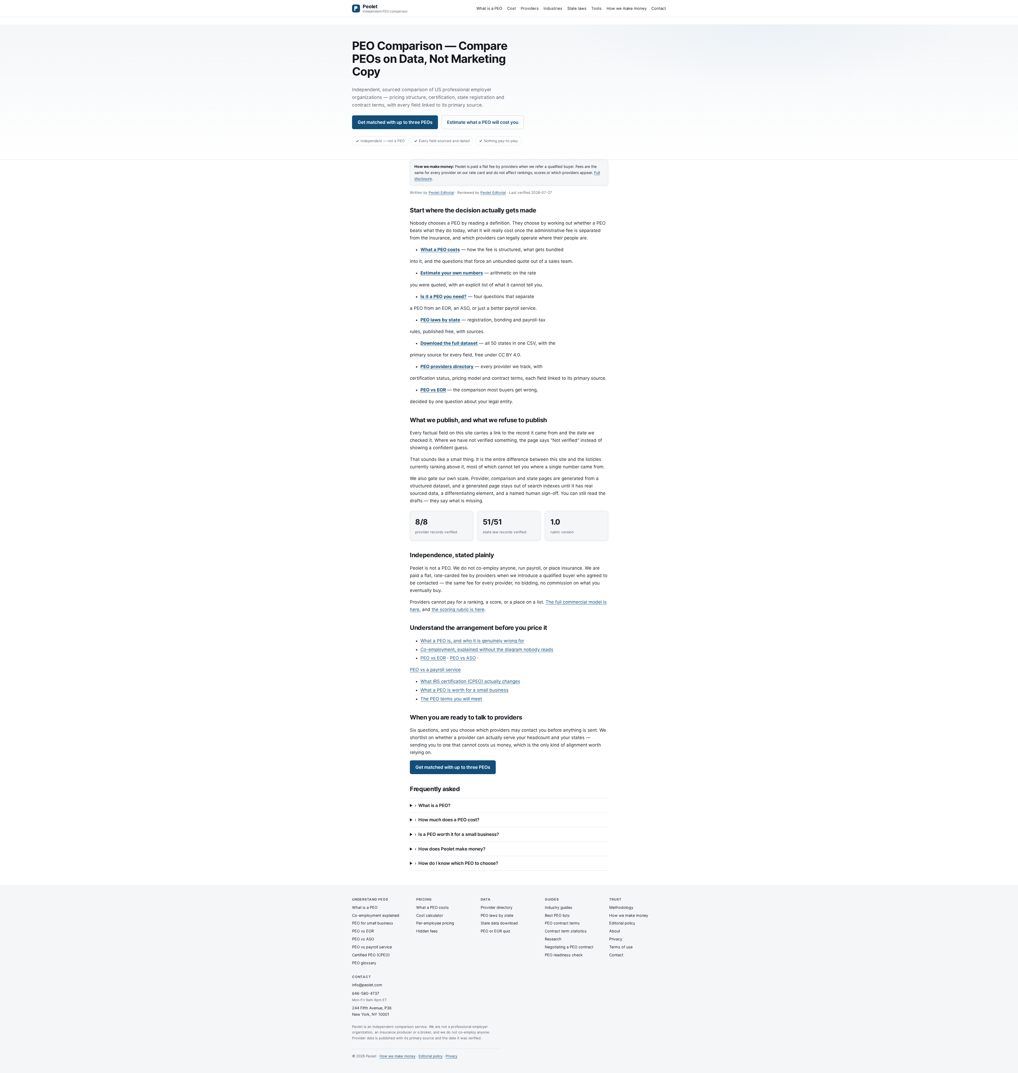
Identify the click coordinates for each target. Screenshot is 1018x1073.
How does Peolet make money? (451, 849)
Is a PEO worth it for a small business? (458, 834)
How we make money (627, 8)
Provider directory (496, 907)
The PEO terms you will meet (451, 698)
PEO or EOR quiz (495, 931)
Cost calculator (429, 915)
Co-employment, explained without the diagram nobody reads (486, 649)
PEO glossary (364, 963)
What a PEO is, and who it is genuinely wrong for (472, 640)
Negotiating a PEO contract (569, 947)
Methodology (621, 907)
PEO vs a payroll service (435, 669)
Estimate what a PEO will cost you (482, 122)
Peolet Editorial (441, 192)
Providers (530, 8)
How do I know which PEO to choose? (458, 863)
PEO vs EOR (433, 389)
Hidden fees (427, 931)
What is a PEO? (434, 805)
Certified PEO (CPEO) (371, 955)
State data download (499, 923)
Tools (596, 8)
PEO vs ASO (463, 658)
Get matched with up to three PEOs (395, 122)
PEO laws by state (440, 319)
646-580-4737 (365, 993)
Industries (552, 8)
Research (553, 939)
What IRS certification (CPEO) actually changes (470, 681)
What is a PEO (489, 8)
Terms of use (621, 947)
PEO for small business (372, 923)
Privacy (615, 939)
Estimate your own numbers (451, 273)
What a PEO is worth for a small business (464, 690)
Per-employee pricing (435, 923)
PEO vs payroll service (372, 947)
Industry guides (558, 907)
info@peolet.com (367, 985)
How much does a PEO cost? (448, 819)
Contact (658, 8)
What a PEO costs (440, 249)
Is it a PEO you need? (443, 296)
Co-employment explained (375, 915)
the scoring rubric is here (458, 609)
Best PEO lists (557, 915)
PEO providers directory (446, 366)
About (614, 931)
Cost (511, 8)
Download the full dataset (449, 343)
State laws (576, 8)
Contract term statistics (566, 931)
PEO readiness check (564, 955)
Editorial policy (622, 923)
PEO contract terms (562, 923)
